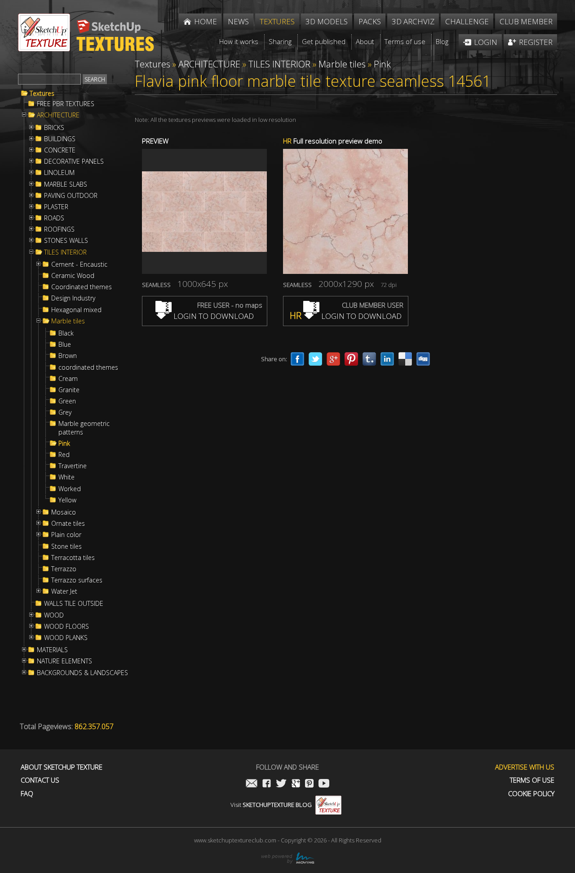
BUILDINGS (59, 139)
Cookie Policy (531, 793)
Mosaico (63, 512)
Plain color (66, 535)
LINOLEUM (59, 173)
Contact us (40, 780)
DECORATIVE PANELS (74, 161)
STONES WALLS (66, 241)
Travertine (72, 466)
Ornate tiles (68, 523)
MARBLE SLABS (65, 184)
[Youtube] (323, 784)
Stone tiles (66, 546)
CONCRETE (59, 150)
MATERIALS (52, 650)
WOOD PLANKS (66, 638)
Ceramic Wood (72, 276)
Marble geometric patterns (84, 428)
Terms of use (532, 780)
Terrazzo (63, 569)
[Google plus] (333, 359)
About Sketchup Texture (61, 767)
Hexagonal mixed (76, 310)
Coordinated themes (81, 287)
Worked (69, 489)
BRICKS (54, 128)
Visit (271, 805)
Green (67, 401)
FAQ (27, 793)
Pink (64, 443)
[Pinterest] (351, 359)
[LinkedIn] (387, 359)
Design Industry (73, 298)
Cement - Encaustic (79, 264)
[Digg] (423, 359)
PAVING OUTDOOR (70, 196)
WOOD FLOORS (66, 626)
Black (66, 333)
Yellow (67, 500)
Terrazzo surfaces (76, 580)
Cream (68, 379)
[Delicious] (405, 359)
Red (64, 455)
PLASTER (56, 207)
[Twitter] (315, 359)
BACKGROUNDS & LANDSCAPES (82, 673)
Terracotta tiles (73, 558)
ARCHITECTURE (58, 115)
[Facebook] (297, 359)
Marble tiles (68, 321)
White (66, 477)
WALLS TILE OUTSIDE (73, 604)
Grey (64, 412)
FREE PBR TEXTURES (65, 104)
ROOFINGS (59, 229)
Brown (67, 356)
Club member (526, 21)
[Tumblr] (369, 359)
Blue (64, 344)
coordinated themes (88, 367)
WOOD (54, 615)
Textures (42, 94)
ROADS (54, 218)
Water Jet (64, 591)
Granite (69, 390)
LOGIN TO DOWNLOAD (213, 316)
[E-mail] (251, 784)
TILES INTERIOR (65, 252)
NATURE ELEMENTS (64, 661)
